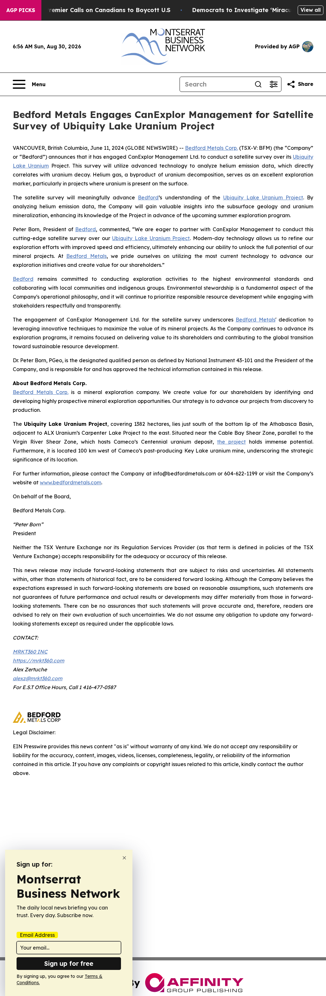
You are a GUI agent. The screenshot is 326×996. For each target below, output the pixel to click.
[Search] (258, 84)
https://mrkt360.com (38, 660)
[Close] (124, 858)
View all (311, 10)
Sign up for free (68, 963)
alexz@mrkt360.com (37, 678)
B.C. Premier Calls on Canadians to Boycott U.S (101, 10)
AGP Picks (20, 10)
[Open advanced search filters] (273, 84)
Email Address (37, 935)
